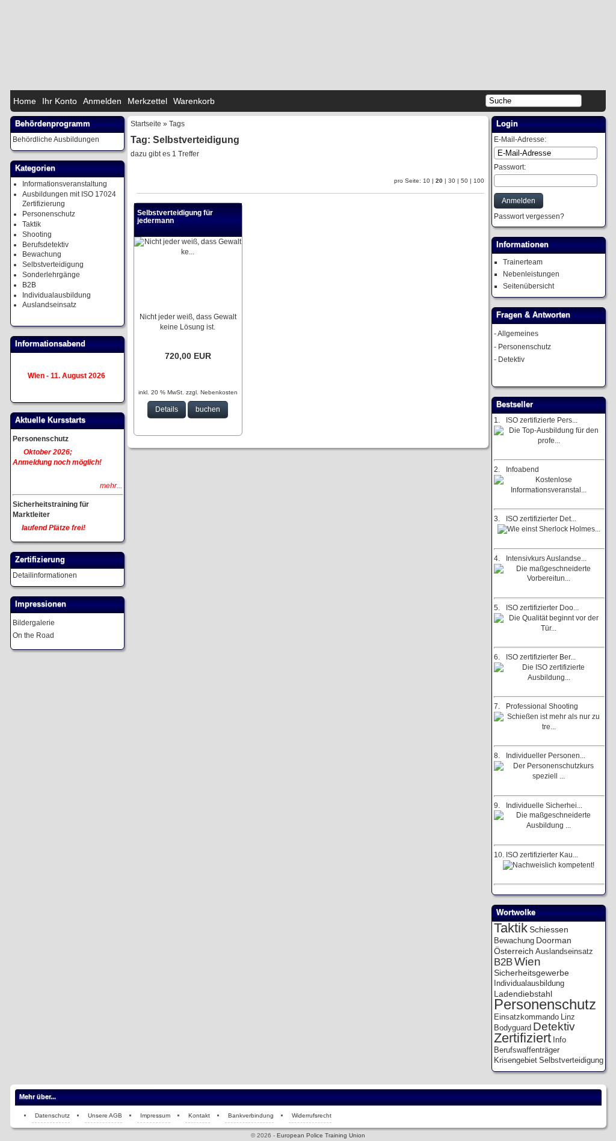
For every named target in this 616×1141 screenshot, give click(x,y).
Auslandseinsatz (49, 305)
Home (24, 101)
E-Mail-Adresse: (520, 139)
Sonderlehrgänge (51, 275)
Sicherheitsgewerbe (531, 972)
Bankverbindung (251, 1115)
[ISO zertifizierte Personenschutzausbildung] (548, 440)
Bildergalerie (34, 623)
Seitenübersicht (528, 286)
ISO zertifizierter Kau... (542, 855)
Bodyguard (512, 1027)
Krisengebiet (515, 1060)
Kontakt (199, 1115)
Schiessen (548, 929)
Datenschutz (52, 1115)
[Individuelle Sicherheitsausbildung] (548, 825)
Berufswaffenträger (526, 1049)
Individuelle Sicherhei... (544, 805)
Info (559, 1039)
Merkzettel (147, 101)
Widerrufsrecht (311, 1115)
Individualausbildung (56, 295)
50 (464, 180)
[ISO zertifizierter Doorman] (548, 628)
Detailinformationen (45, 575)
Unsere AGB (105, 1115)
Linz (568, 1016)
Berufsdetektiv (45, 244)
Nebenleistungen (531, 274)
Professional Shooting (542, 706)
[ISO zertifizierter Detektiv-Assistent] (548, 529)
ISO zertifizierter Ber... (541, 657)
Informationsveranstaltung (64, 184)
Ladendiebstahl (523, 994)
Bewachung (41, 254)
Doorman (553, 940)
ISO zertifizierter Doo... (542, 608)
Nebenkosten (218, 392)
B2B (29, 285)
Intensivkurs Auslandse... (546, 558)
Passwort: (510, 167)
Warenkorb (194, 101)
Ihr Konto (59, 101)
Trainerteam (523, 262)
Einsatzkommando (526, 1016)
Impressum (155, 1115)
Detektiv (511, 359)
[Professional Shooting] (548, 727)
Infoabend (522, 469)
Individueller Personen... (545, 755)
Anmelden (102, 101)
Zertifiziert (522, 1037)
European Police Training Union (321, 1135)
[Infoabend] (548, 490)
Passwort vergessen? (529, 216)
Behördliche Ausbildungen (56, 139)
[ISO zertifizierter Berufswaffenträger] (548, 677)
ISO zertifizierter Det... (541, 519)
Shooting (37, 234)
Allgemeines (517, 333)
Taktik (31, 224)
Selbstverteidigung (53, 264)
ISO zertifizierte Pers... (542, 420)
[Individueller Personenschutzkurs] (548, 776)
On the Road (33, 635)
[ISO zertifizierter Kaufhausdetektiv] (548, 865)
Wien (527, 961)
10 (426, 180)
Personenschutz (48, 214)
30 (451, 180)
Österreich (514, 951)
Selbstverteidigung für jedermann (175, 217)
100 (478, 180)
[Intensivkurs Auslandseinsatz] (548, 578)
